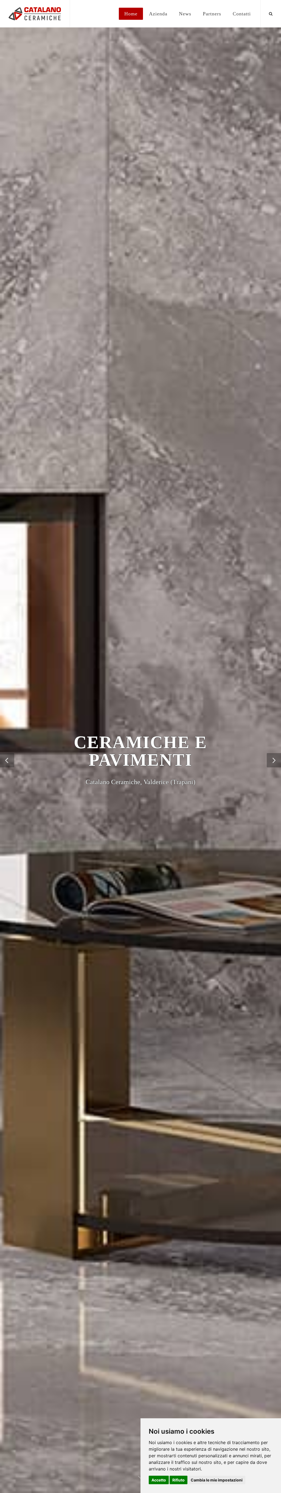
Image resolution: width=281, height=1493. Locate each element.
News (185, 13)
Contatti (242, 13)
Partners (212, 13)
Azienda (158, 13)
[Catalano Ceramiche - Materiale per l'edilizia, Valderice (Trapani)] (34, 13)
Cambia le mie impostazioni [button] (217, 1480)
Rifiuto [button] (178, 1480)
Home (130, 13)
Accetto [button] (158, 1480)
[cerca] (271, 13)
